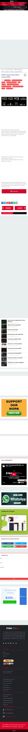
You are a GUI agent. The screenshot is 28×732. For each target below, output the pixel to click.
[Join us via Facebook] (10, 643)
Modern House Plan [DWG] (13, 329)
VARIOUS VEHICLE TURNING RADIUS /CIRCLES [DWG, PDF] (16, 321)
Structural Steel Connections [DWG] (14, 348)
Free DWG (4, 84)
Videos (12, 5)
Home (2, 70)
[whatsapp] (7, 546)
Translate (23, 9)
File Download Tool (6, 687)
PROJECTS (5, 5)
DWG (19, 82)
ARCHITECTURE (9, 70)
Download (15, 191)
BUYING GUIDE (21, 3)
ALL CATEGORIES (6, 654)
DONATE (20, 5)
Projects (3, 88)
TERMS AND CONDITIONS (8, 698)
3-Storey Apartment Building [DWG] (14, 353)
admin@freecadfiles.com (10, 716)
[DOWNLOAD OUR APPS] (3, 643)
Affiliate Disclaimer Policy (8, 702)
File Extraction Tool (6, 689)
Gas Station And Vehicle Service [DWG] (15, 358)
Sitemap (4, 656)
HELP (4, 3)
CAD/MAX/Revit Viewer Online (9, 679)
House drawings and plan (6, 86)
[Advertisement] (14, 25)
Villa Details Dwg (18, 70)
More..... (4, 640)
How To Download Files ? (8, 671)
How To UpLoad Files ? (7, 673)
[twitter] (20, 543)
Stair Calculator (6, 685)
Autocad (3, 82)
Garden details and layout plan (12, 84)
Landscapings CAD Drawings (18, 86)
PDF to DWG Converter (7, 683)
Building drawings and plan (11, 82)
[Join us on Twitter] (8, 643)
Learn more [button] (20, 726)
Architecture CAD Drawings (17, 80)
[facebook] (7, 543)
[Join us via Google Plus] (13, 643)
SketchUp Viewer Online (7, 681)
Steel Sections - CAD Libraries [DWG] (15, 343)
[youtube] (20, 546)
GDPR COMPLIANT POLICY (8, 700)
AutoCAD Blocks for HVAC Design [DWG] (15, 334)
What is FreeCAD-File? (7, 694)
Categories (12, 3)
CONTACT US (5, 705)
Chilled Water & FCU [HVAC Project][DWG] (16, 362)
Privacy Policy (5, 696)
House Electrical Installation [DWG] (14, 339)
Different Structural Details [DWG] (14, 325)
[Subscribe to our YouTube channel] (16, 643)
